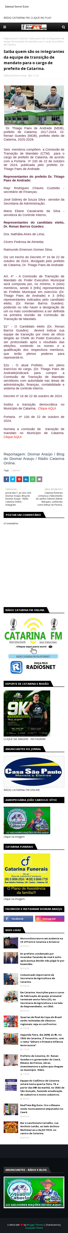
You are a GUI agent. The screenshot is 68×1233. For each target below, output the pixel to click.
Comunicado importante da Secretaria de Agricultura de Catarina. (37, 978)
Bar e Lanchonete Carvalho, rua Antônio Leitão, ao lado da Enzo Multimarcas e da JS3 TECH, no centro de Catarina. (39, 1128)
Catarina (23, 38)
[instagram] (50, 919)
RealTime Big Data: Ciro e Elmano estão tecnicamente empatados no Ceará (41, 1109)
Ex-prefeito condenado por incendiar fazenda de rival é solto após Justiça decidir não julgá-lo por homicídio (42, 959)
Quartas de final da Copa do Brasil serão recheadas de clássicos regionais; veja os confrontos (41, 1021)
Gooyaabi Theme (34, 1227)
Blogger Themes (35, 1224)
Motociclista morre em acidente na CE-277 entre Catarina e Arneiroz (41, 940)
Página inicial (10, 38)
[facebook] (18, 919)
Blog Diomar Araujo (16, 75)
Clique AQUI (47, 408)
